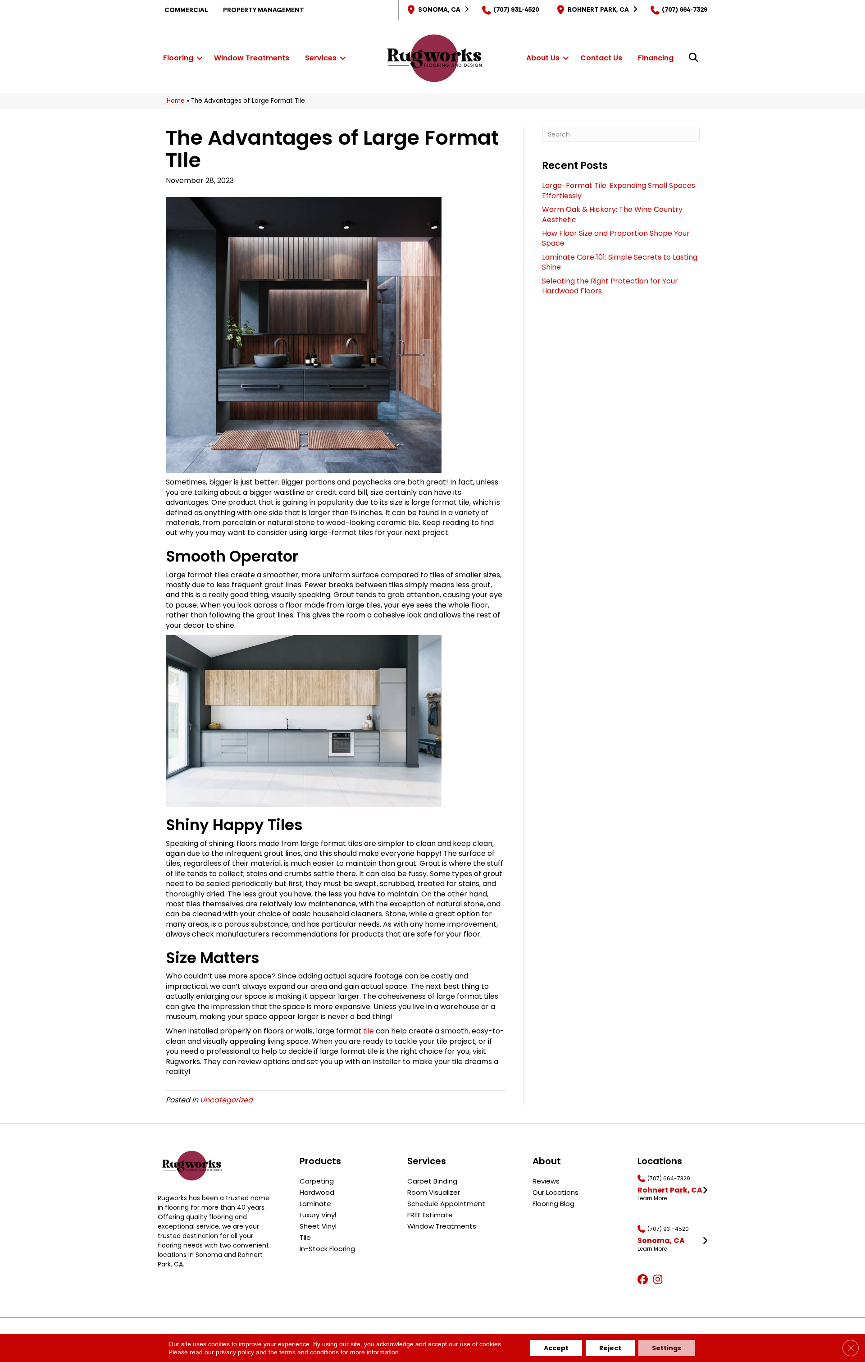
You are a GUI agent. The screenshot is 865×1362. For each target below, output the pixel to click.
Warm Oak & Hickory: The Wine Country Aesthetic (612, 214)
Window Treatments (251, 58)
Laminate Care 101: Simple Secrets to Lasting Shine (619, 262)
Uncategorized (226, 1100)
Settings (666, 1348)
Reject (610, 1348)
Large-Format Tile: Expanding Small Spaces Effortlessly (618, 190)
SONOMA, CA (439, 9)
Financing (656, 58)
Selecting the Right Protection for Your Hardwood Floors (610, 286)
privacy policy (235, 1352)
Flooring (178, 58)
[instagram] (659, 1280)
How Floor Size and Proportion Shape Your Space (616, 238)
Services (321, 58)
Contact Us (601, 58)
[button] (199, 58)
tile (368, 1031)
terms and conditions (309, 1352)
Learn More (652, 1198)
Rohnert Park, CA (598, 9)
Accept (556, 1348)
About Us (543, 58)
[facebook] (644, 1280)
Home (176, 100)
